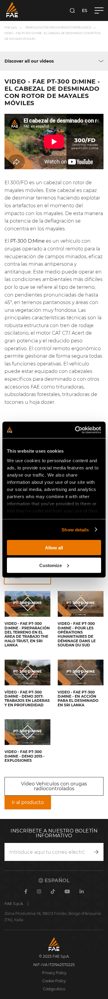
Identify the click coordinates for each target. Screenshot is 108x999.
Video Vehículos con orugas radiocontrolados (54, 786)
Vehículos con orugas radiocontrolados (58, 27)
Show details (75, 529)
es (84, 10)
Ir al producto (28, 802)
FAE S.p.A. (10, 27)
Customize (50, 565)
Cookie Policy (54, 981)
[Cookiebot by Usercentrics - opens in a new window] (76, 430)
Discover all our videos (29, 61)
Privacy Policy (54, 973)
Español (56, 880)
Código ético (54, 989)
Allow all (54, 547)
